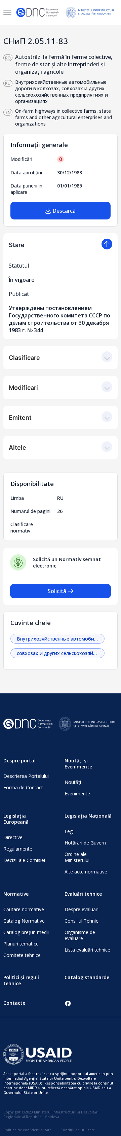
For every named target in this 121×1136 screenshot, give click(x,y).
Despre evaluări (81, 909)
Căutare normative (23, 909)
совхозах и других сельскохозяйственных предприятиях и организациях (61, 653)
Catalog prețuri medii (26, 932)
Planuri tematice (21, 943)
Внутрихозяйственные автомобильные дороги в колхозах (61, 638)
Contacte (14, 1003)
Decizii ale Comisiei (24, 860)
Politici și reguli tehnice (21, 980)
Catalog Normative (24, 921)
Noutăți (73, 782)
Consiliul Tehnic (81, 921)
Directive (13, 837)
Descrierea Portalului (26, 776)
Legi (69, 831)
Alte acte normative (86, 871)
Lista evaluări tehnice (87, 949)
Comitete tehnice (22, 955)
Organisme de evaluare (80, 935)
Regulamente (17, 849)
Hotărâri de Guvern (85, 842)
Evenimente (77, 793)
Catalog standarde (87, 977)
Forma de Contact (23, 787)
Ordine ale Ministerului (77, 857)
